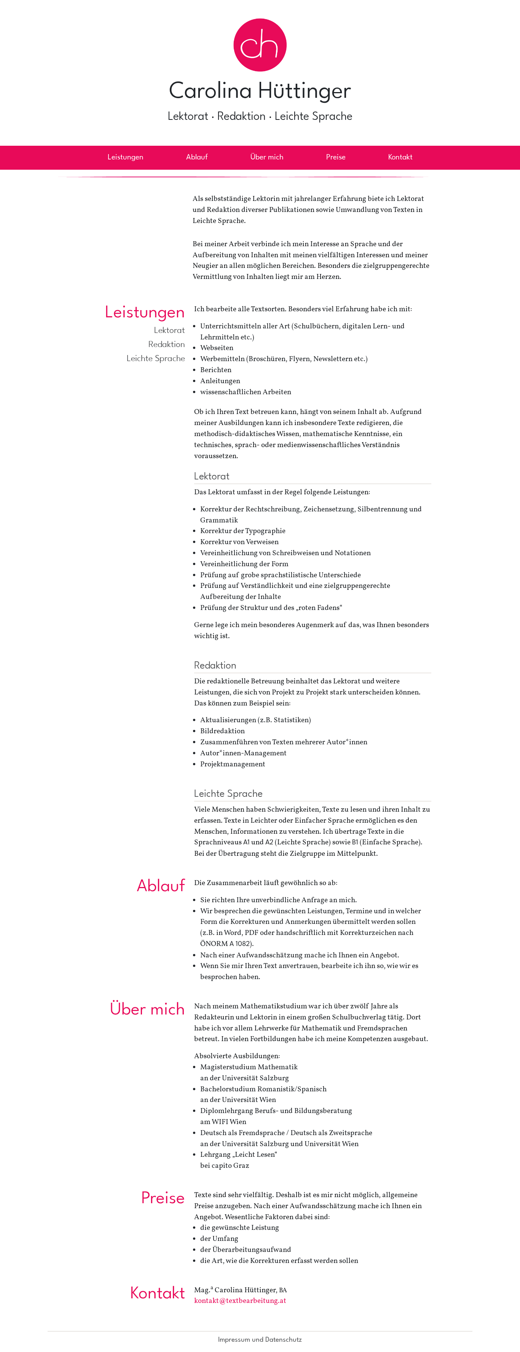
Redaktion (166, 345)
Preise (336, 157)
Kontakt (400, 157)
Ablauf (197, 157)
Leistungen (126, 157)
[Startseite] (260, 48)
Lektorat (169, 330)
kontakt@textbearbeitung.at (240, 1301)
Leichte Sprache (156, 359)
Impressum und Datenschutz (260, 1340)
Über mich (267, 157)
